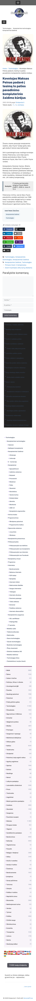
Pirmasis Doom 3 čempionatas (15, 265)
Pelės (11, 485)
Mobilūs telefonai (12, 654)
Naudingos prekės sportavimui (16, 410)
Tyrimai (8, 912)
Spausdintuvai (14, 469)
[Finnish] (28, 951)
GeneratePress (28, 998)
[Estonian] (25, 951)
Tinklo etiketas (14, 601)
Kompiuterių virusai (14, 559)
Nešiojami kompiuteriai (15, 448)
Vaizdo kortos (13, 495)
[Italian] (7, 954)
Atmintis (12, 501)
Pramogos (9, 730)
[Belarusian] (5, 951)
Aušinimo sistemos (15, 472)
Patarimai (9, 698)
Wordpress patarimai (16, 521)
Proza (8, 789)
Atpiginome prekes (12, 722)
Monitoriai (12, 504)
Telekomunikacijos (13, 632)
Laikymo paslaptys (12, 781)
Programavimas (13, 518)
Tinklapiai (12, 592)
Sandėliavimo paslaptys (14, 833)
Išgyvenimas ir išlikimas (14, 714)
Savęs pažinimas (11, 880)
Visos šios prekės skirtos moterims (16, 363)
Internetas (11, 565)
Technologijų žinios (13, 658)
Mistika (8, 726)
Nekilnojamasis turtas (13, 904)
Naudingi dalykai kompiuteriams (16, 420)
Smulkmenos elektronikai (13, 415)
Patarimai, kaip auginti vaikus (15, 757)
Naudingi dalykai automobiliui (15, 406)
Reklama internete (15, 572)
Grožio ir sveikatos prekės (14, 339)
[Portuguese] (16, 954)
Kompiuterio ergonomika (17, 511)
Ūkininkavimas (11, 924)
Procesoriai (13, 478)
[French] (30, 951)
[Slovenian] (25, 954)
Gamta (8, 940)
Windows (12, 535)
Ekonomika (10, 900)
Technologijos (7, 28)
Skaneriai (12, 488)
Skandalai (9, 809)
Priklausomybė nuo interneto (18, 552)
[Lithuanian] (12, 954)
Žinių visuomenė (12, 648)
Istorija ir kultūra (11, 865)
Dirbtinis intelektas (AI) (14, 651)
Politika (8, 916)
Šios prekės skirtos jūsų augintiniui (17, 401)
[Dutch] (21, 951)
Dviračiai (9, 718)
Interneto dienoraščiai (16, 611)
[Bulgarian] (7, 951)
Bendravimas (10, 837)
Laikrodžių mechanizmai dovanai (16, 396)
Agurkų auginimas (12, 761)
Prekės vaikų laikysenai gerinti (16, 348)
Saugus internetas (15, 588)
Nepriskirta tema (11, 896)
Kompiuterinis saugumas (16, 615)
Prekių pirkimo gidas (13, 702)
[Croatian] (14, 951)
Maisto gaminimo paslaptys (15, 801)
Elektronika (10, 635)
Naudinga (9, 773)
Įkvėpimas (9, 876)
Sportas (8, 765)
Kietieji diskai (13, 498)
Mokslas (9, 821)
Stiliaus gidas (10, 742)
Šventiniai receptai (12, 817)
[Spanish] (28, 954)
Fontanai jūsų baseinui (14, 387)
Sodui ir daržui (10, 382)
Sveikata (9, 805)
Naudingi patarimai (12, 694)
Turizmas (9, 884)
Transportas (10, 932)
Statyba (9, 888)
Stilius (8, 857)
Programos (11, 562)
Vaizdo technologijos (13, 641)
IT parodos (11, 625)
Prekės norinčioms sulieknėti (14, 344)
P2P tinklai (12, 575)
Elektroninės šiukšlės (16, 585)
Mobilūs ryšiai (11, 628)
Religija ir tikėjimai (12, 853)
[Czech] (16, 951)
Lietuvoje (12, 458)
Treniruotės (10, 793)
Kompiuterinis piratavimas (16, 538)
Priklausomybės (13, 542)
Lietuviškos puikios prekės (14, 353)
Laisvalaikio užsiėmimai (14, 785)
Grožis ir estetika (11, 861)
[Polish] (14, 954)
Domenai (12, 605)
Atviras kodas (12, 514)
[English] (23, 951)
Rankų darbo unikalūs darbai (15, 377)
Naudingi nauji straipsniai (13, 329)
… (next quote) (27, 986)
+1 (13, 105)
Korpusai (12, 475)
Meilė (8, 670)
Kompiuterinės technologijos (22, 28)
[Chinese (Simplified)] (9, 951)
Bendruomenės (14, 569)
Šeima (8, 674)
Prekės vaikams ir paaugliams (15, 358)
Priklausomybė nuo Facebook (18, 555)
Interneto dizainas (15, 595)
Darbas (8, 769)
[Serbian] (21, 954)
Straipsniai (9, 753)
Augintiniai (9, 797)
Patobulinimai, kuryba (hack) (16, 661)
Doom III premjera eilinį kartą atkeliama (18, 268)
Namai (8, 777)
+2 (16, 105)
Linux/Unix (12, 532)
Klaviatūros (13, 491)
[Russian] (19, 954)
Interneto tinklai (14, 582)
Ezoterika (9, 928)
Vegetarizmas (10, 845)
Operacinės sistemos (15, 528)
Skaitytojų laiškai (11, 944)
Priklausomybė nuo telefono (18, 545)
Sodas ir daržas (11, 678)
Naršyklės (12, 579)
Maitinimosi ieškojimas (13, 738)
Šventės (9, 690)
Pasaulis (9, 849)
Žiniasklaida (10, 710)
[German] (5, 954)
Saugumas (9, 813)
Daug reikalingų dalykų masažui (15, 372)
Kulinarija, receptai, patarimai (14, 324)
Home (5, 68)
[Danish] (19, 951)
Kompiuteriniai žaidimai (10, 30)
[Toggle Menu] (18, 2)
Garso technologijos (13, 638)
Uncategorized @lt (12, 686)
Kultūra (8, 746)
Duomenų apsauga (15, 598)
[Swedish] (30, 954)
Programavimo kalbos (16, 525)
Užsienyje (12, 455)
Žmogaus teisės (11, 825)
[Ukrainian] (5, 956)
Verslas (8, 908)
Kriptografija (13, 622)
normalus (21, 105)
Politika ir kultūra (11, 892)
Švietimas (9, 869)
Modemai (12, 482)
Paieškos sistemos (15, 608)
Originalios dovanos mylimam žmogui (17, 425)
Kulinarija (9, 841)
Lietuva (8, 936)
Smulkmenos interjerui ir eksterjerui (18, 391)
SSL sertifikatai (14, 618)
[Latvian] (9, 954)
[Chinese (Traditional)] (12, 951)
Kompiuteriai (12, 465)
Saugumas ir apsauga (13, 734)
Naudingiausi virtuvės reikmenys (16, 367)
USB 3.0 (12, 508)
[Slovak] (23, 954)
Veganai (9, 829)
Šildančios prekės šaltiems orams (17, 334)
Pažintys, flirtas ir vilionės (14, 682)
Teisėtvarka (10, 750)
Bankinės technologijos (14, 645)
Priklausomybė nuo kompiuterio (19, 549)
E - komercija (12, 462)
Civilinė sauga (10, 920)
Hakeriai (11, 445)
